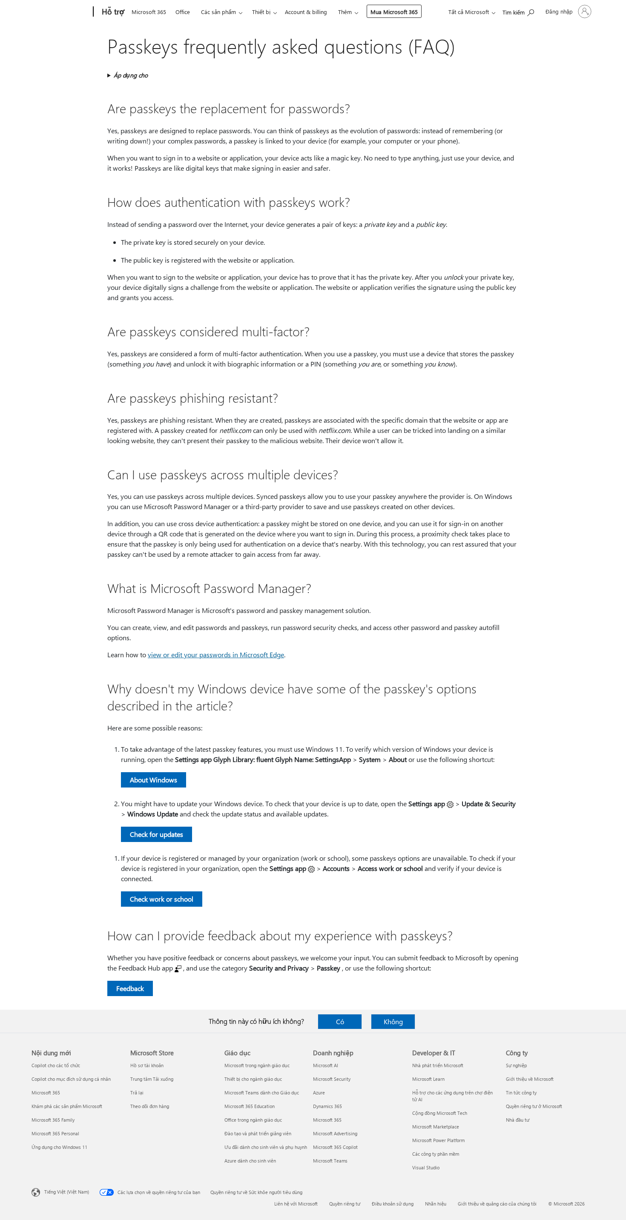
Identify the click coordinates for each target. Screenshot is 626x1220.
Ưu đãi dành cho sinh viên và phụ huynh (265, 1147)
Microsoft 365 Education (249, 1106)
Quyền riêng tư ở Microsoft (534, 1106)
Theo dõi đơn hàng (149, 1106)
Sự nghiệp (516, 1065)
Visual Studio (425, 1167)
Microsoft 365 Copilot (335, 1147)
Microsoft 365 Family (53, 1120)
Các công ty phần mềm (435, 1154)
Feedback (130, 988)
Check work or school (161, 898)
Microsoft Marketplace (435, 1126)
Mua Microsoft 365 (394, 11)
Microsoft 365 (149, 11)
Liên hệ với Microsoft (296, 1203)
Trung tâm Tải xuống (151, 1079)
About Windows (153, 779)
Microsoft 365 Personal (55, 1133)
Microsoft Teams (330, 1160)
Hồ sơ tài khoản (147, 1065)
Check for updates (156, 834)
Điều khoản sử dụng (393, 1203)
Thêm (345, 11)
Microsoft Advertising (335, 1133)
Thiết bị (261, 11)
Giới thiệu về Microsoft (530, 1079)
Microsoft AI (325, 1065)
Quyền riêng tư (344, 1203)
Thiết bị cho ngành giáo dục (253, 1079)
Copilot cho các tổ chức (56, 1065)
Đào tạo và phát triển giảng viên (257, 1133)
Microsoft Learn (428, 1079)
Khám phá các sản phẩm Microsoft (67, 1106)
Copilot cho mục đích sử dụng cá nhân (71, 1079)
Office (182, 11)
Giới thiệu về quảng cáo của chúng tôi (497, 1203)
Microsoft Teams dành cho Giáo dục (261, 1092)
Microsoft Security (331, 1079)
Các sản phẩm (218, 11)
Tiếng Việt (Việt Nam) (66, 1191)
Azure (319, 1092)
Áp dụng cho (131, 75)
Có (340, 1021)
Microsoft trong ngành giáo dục (257, 1065)
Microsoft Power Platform (438, 1140)
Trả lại (137, 1092)
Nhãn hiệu (435, 1203)
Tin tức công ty (521, 1092)
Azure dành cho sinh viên (250, 1160)
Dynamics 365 (327, 1106)
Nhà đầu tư (517, 1120)
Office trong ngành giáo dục (253, 1120)
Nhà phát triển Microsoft (437, 1065)
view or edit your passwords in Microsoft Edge (216, 654)
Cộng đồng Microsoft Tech (439, 1113)
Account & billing (306, 11)
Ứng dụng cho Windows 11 (59, 1147)
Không (393, 1021)
